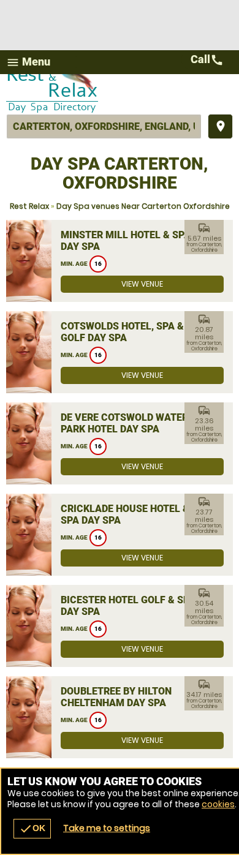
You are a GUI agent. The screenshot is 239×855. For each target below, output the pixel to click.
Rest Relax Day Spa (119, 94)
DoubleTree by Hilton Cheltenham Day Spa (116, 697)
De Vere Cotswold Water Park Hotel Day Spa (124, 423)
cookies (218, 804)
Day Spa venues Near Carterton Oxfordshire (143, 206)
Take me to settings (106, 828)
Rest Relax (29, 206)
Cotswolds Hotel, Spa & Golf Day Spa (122, 332)
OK (32, 828)
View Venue (142, 284)
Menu (28, 62)
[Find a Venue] (104, 126)
